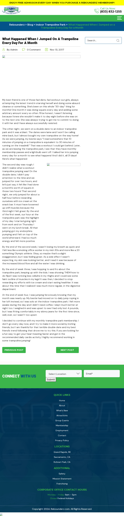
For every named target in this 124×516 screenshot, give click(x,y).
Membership (62, 425)
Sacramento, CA (62, 457)
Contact (62, 435)
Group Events (62, 420)
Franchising (62, 483)
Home (62, 400)
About (62, 405)
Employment (62, 430)
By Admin (12, 49)
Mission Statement (62, 478)
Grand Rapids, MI (62, 452)
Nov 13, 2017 (56, 49)
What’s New (62, 410)
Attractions (62, 415)
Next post (67, 350)
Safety (62, 473)
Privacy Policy (62, 440)
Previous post (14, 350)
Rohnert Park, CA (62, 462)
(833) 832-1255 (111, 11)
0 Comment (33, 49)
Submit (51, 379)
